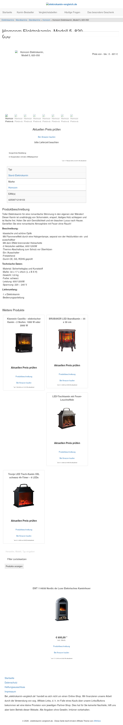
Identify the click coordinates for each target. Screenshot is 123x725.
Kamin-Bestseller (25, 12)
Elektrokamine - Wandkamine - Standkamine (21, 19)
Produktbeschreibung (61, 646)
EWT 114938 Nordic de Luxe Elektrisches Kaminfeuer (61, 588)
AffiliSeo (97, 720)
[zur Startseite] (61, 4)
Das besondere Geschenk (101, 12)
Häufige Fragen (72, 12)
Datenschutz (11, 682)
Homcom (46, 19)
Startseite (7, 12)
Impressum (10, 691)
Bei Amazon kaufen (61, 652)
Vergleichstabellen (48, 12)
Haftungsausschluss (15, 687)
